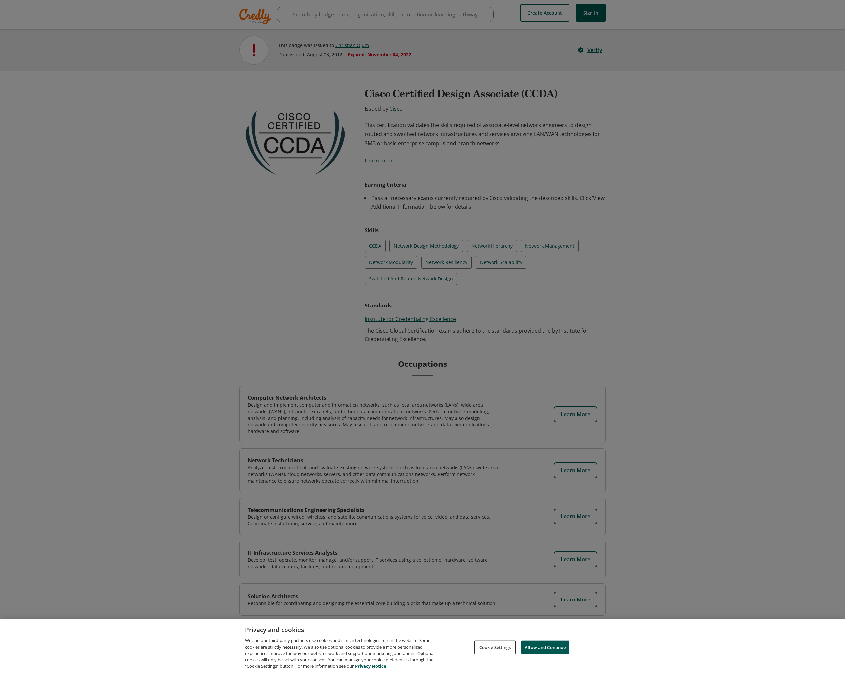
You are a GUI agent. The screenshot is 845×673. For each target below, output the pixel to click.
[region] (422, 646)
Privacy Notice (370, 666)
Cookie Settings (495, 647)
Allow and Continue (545, 647)
